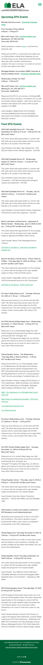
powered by (16, 662)
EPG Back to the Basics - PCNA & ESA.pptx (17, 285)
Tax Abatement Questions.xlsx (12, 406)
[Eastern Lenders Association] (15, 12)
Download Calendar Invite (31, 74)
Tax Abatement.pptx (8, 410)
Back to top (20, 657)
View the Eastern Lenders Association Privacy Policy (22, 647)
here (24, 46)
